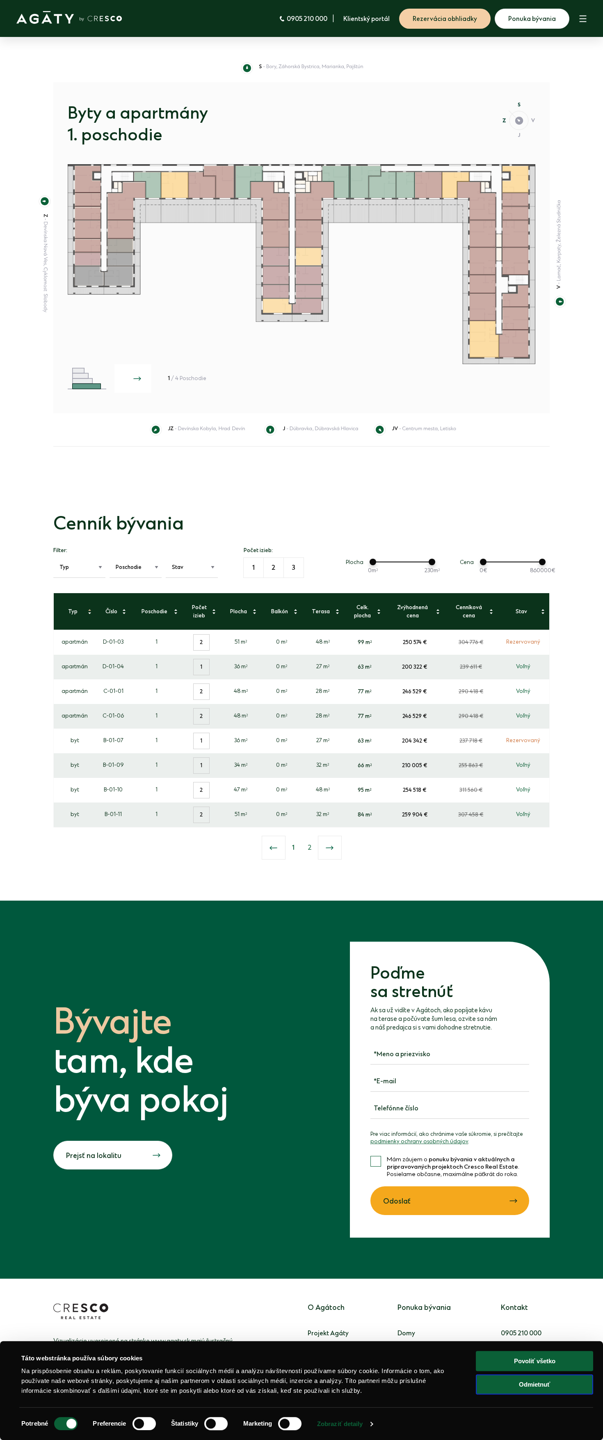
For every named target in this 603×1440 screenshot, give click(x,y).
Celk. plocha (362, 611)
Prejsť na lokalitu (93, 1155)
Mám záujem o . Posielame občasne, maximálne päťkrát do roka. (453, 1167)
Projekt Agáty (328, 1333)
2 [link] (309, 848)
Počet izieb (199, 611)
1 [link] (293, 848)
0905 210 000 (307, 19)
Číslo (111, 611)
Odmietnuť (534, 1384)
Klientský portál (366, 19)
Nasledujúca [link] (330, 848)
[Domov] (69, 17)
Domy (406, 1333)
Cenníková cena (469, 611)
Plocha (238, 611)
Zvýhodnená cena (412, 611)
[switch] (144, 1423)
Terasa (321, 611)
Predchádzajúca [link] (274, 848)
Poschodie (154, 611)
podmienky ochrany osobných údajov (419, 1141)
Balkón (279, 611)
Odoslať (397, 1201)
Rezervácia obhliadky (445, 19)
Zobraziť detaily (340, 1423)
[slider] (373, 562)
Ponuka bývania (532, 19)
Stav (521, 611)
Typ (73, 611)
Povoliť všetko (534, 1360)
